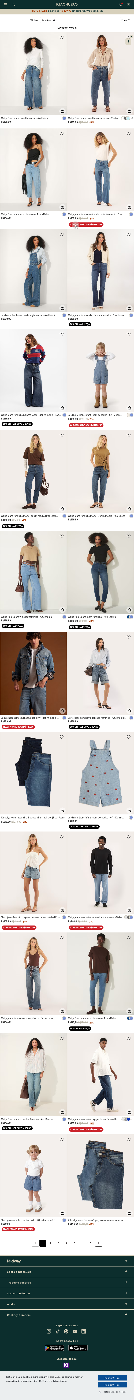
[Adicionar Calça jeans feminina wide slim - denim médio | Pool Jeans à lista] (128, 133)
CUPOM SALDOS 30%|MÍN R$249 (86, 224)
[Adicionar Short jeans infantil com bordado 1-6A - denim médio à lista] (61, 1139)
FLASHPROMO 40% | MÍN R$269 (18, 727)
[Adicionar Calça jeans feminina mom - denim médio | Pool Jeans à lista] (61, 435)
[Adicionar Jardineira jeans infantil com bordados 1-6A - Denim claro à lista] (128, 737)
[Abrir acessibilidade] (128, 41)
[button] (112, 1391)
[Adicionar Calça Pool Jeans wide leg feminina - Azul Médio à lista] (61, 536)
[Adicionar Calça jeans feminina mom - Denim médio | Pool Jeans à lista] (128, 435)
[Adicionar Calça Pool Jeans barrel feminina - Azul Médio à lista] (61, 37)
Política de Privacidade (53, 1380)
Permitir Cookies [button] (112, 1377)
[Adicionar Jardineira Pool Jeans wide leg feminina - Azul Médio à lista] (61, 234)
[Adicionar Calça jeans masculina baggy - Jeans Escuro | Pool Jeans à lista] (128, 1038)
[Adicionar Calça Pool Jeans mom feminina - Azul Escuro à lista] (128, 536)
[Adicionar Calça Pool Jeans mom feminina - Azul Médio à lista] (61, 133)
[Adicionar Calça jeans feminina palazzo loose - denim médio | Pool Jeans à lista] (61, 334)
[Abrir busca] (13, 4)
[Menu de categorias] (5, 4)
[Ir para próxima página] (98, 1243)
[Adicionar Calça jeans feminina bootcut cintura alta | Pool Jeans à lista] (128, 234)
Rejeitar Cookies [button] (112, 1384)
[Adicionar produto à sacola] (62, 111)
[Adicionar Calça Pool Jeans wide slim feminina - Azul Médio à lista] (61, 1038)
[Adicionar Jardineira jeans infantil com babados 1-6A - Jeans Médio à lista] (128, 334)
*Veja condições (94, 10)
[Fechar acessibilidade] (131, 36)
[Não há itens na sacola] (128, 4)
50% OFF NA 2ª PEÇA (80, 324)
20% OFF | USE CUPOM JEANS (17, 424)
